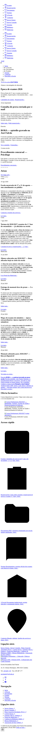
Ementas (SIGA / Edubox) (13, 715)
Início (6, 66)
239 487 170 (7, 671)
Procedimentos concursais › (9, 165)
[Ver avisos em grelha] (7, 177)
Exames (8, 71)
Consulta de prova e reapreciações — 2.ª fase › (14, 246)
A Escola (9, 68)
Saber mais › (4, 123)
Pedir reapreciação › (14, 123)
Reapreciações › (20, 99)
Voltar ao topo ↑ (21, 727)
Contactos (7, 74)
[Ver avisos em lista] (5, 177)
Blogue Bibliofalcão (18, 653)
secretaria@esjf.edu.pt (7, 674)
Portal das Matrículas (13, 651)
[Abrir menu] (17, 63)
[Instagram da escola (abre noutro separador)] (5, 678)
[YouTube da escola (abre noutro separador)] (5, 682)
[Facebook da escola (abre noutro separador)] (5, 680)
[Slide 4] (7, 167)
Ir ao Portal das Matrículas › (9, 275)
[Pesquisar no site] (2, 80)
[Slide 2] (3, 167)
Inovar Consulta (15, 648)
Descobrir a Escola (10, 76)
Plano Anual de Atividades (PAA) (15, 712)
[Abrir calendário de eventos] (2, 729)
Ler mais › (4, 216)
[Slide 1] (1, 167)
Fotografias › (14, 145)
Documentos (10, 69)
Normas (7, 73)
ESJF (2, 61)
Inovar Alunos (5, 648)
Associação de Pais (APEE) (14, 722)
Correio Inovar (17, 649)
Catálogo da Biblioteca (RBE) (14, 719)
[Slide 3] (5, 167)
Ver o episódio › (5, 145)
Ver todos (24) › (5, 175)
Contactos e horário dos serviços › (11, 212)
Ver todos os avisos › (7, 374)
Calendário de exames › (8, 99)
